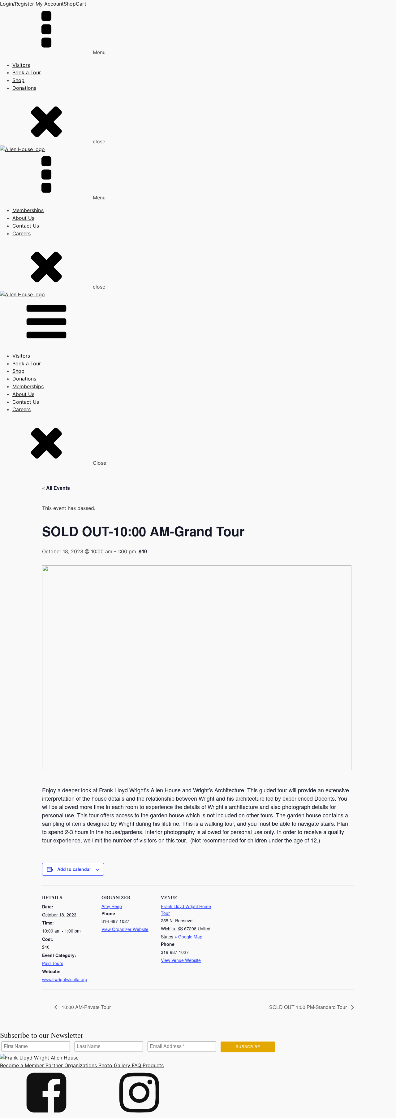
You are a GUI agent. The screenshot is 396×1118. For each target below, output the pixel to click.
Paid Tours (52, 963)
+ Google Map (188, 936)
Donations (24, 88)
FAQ (135, 1065)
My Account (49, 4)
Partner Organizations (70, 1065)
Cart (81, 4)
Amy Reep (111, 906)
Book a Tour (26, 72)
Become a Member (22, 1065)
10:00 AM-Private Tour (85, 1007)
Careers (21, 233)
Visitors (21, 65)
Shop (70, 4)
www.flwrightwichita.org (64, 979)
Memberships (28, 210)
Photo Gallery (113, 1065)
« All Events (56, 487)
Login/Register (17, 4)
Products (152, 1065)
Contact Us (25, 226)
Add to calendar (74, 869)
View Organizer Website (124, 929)
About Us (23, 218)
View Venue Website (181, 960)
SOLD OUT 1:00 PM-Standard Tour (308, 1007)
